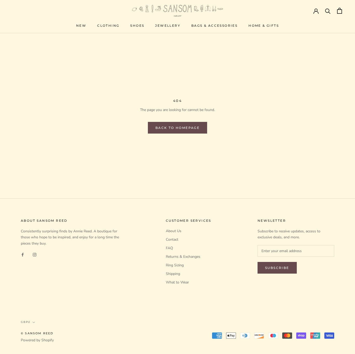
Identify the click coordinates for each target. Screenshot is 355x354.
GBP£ (25, 322)
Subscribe (277, 268)
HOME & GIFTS (263, 25)
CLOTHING (108, 25)
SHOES (137, 25)
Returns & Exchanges (183, 256)
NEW (81, 25)
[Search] (328, 10)
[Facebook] (22, 255)
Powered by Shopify (37, 340)
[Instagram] (34, 255)
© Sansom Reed (37, 333)
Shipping (173, 273)
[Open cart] (339, 11)
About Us (173, 230)
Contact (172, 239)
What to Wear (177, 282)
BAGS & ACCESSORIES (214, 25)
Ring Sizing (175, 265)
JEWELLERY (167, 25)
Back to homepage (177, 128)
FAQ (169, 248)
